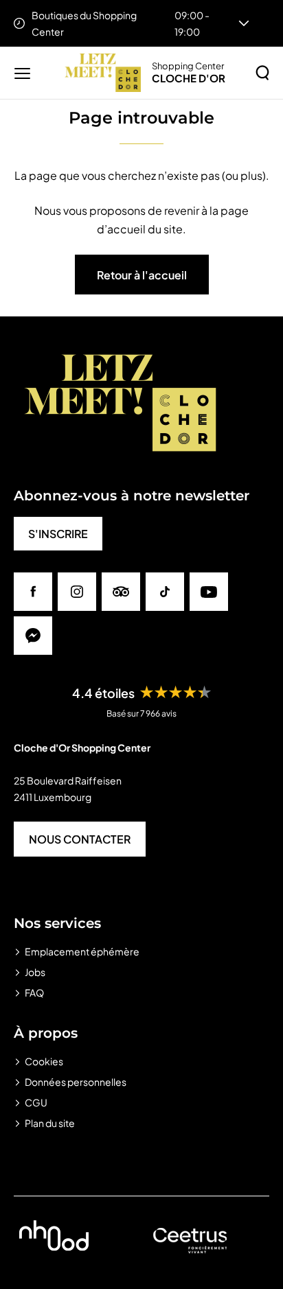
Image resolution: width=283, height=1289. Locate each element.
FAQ (34, 992)
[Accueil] (103, 73)
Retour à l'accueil (142, 275)
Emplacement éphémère (82, 951)
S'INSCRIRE (58, 533)
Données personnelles (75, 1082)
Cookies (44, 1061)
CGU (36, 1102)
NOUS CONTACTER (80, 839)
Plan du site (50, 1123)
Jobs (35, 972)
